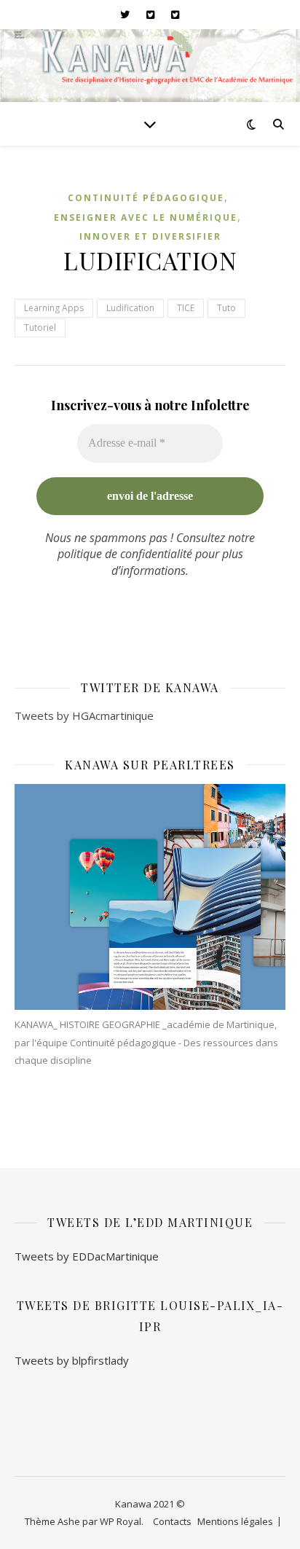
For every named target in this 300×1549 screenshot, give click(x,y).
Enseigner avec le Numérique (145, 217)
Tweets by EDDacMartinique (87, 1256)
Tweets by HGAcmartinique (84, 715)
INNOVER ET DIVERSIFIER (150, 236)
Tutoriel (40, 327)
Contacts (172, 1521)
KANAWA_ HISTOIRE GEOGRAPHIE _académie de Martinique (145, 1024)
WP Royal (120, 1521)
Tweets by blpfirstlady (72, 1360)
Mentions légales (235, 1521)
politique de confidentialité (125, 554)
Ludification (130, 308)
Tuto (226, 308)
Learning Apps (54, 308)
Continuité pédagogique (146, 198)
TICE (185, 308)
